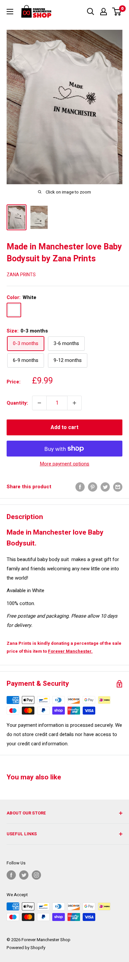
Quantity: (17, 403)
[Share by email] (117, 487)
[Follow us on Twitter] (23, 875)
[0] (117, 12)
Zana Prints (21, 274)
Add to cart (64, 427)
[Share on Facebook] (80, 487)
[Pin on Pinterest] (92, 487)
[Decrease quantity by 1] (39, 403)
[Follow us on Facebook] (11, 875)
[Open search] (90, 11)
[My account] (103, 11)
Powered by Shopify (26, 947)
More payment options (64, 463)
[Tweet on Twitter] (105, 487)
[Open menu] (10, 11)
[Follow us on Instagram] (36, 875)
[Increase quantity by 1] (74, 403)
